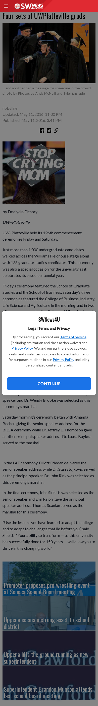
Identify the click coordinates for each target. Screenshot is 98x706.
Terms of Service (73, 337)
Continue (49, 383)
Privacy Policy (22, 348)
